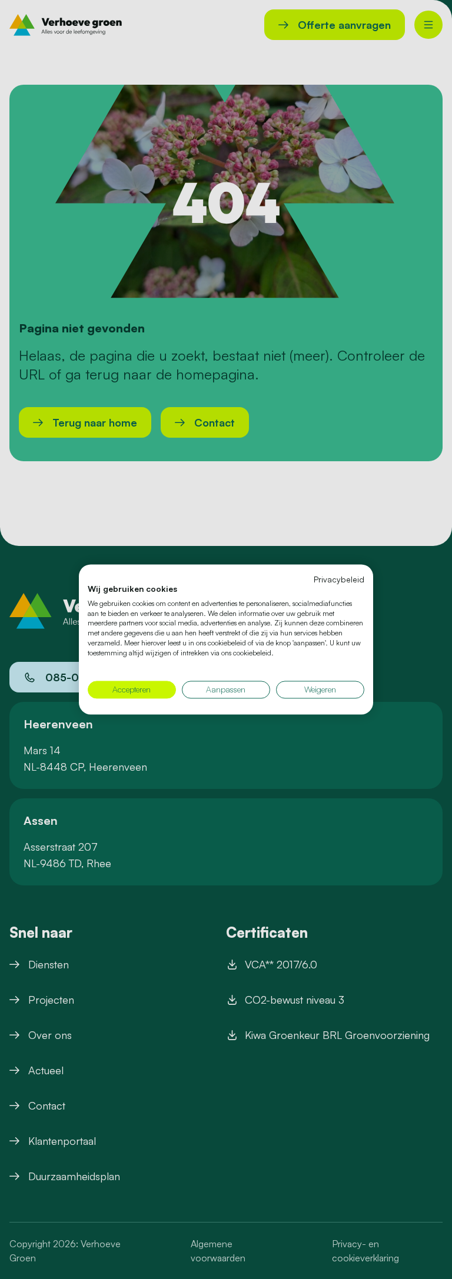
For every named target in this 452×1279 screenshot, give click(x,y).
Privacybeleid (339, 579)
